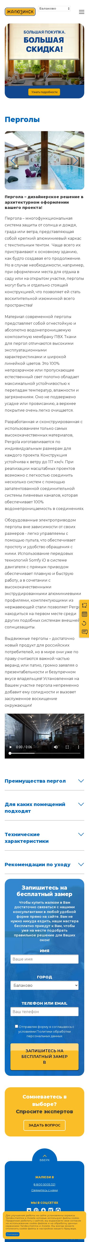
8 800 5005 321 (44, 1184)
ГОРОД (44, 977)
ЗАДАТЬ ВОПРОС (44, 1125)
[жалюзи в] (20, 12)
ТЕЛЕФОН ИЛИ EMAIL (44, 1003)
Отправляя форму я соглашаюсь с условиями (46, 1031)
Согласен (12, 1234)
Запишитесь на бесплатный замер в (44, 1057)
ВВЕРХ (45, 1159)
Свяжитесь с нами (44, 1190)
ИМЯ (44, 951)
